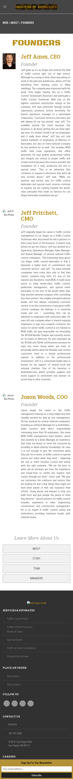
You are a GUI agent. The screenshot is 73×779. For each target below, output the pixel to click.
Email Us (12, 724)
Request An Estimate (18, 656)
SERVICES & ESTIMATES (19, 610)
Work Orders (14, 684)
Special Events (15, 639)
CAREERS (9, 756)
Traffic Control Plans (17, 618)
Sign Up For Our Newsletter (36, 762)
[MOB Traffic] (36, 603)
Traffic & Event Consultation (21, 648)
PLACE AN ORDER (15, 667)
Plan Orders (13, 676)
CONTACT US (11, 716)
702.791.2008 (15, 733)
